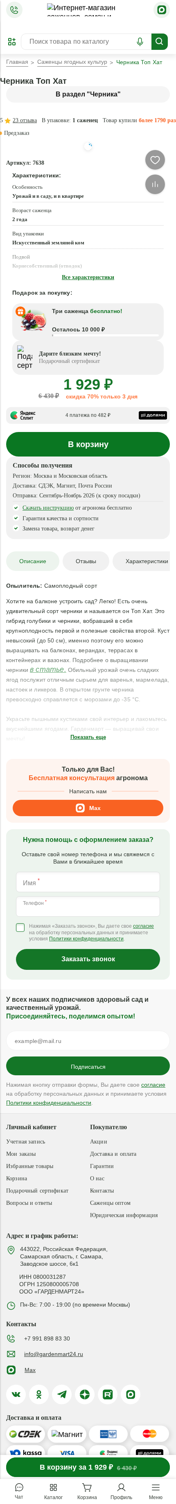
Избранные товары (29, 1166)
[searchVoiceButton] (140, 42)
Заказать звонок (88, 959)
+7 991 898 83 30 (47, 1338)
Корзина (16, 1178)
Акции (98, 1142)
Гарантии (102, 1166)
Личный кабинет (31, 1127)
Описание (32, 561)
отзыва (25, 120)
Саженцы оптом (110, 1203)
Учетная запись (25, 1142)
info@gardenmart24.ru (53, 1354)
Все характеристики (88, 277)
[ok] (39, 1394)
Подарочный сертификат (37, 1191)
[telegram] (62, 1394)
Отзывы (86, 561)
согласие (143, 926)
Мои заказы (21, 1154)
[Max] (162, 10)
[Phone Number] (14, 10)
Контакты (102, 1191)
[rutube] (107, 1394)
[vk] (16, 1394)
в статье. (48, 669)
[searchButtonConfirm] (159, 42)
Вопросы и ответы (29, 1203)
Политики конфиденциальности (86, 938)
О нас (97, 1178)
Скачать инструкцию (48, 508)
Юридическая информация (124, 1215)
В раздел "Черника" (88, 94)
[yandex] (85, 1394)
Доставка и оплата (113, 1154)
